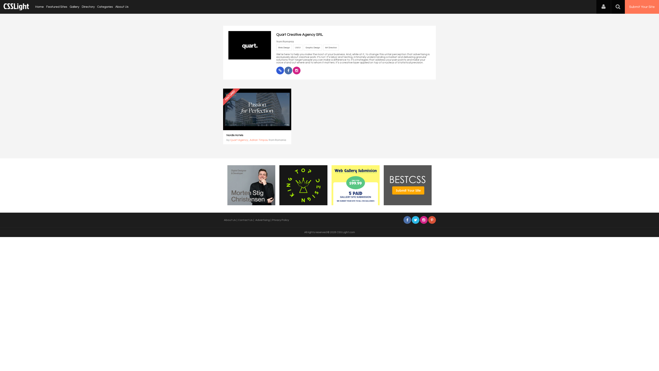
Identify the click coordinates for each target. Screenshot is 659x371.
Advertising (262, 220)
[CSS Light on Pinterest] (432, 220)
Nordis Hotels (235, 135)
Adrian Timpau (259, 140)
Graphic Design (313, 48)
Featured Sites (56, 6)
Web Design (284, 48)
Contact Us (245, 220)
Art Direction (331, 48)
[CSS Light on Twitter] (415, 220)
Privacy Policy (280, 220)
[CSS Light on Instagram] (424, 220)
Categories (105, 6)
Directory (88, 6)
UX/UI (297, 48)
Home (39, 6)
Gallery (74, 6)
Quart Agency (239, 140)
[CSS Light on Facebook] (407, 220)
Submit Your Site (642, 7)
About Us (122, 6)
